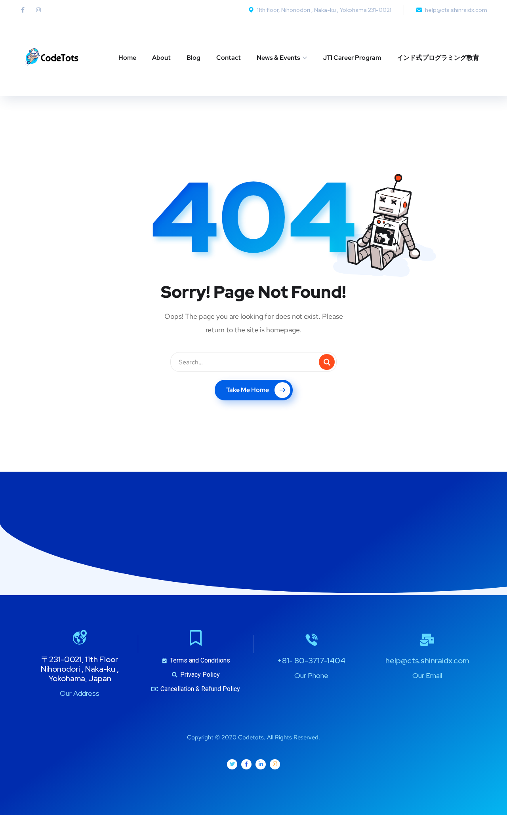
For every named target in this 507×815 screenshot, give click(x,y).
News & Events (278, 57)
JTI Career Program (352, 57)
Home (127, 57)
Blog (193, 57)
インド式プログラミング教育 (438, 57)
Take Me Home (247, 390)
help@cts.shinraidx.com (427, 660)
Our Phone (311, 675)
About (161, 57)
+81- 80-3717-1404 (311, 660)
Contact (228, 57)
